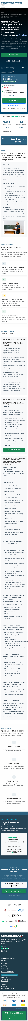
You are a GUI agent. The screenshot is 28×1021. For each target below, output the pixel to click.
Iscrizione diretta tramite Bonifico (9, 975)
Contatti (3, 984)
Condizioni (4, 983)
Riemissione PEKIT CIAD (8, 988)
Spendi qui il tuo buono (18, 140)
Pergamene (4, 986)
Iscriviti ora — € (15, 891)
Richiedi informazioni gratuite (15, 884)
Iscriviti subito (15, 100)
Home (2, 12)
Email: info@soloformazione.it (10, 969)
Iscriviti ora (15, 55)
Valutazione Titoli (6, 979)
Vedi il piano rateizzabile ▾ (8, 96)
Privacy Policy (5, 981)
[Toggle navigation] (3, 6)
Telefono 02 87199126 (7, 972)
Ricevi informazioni (15, 61)
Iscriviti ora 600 (14, 1015)
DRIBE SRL (4, 940)
